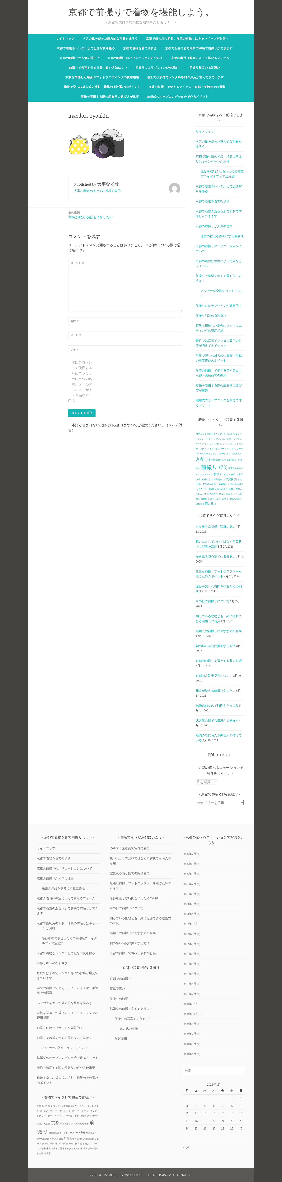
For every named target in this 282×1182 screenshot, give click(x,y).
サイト (74, 349)
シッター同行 (214, 444)
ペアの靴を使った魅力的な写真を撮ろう (110, 38)
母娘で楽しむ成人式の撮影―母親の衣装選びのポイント (102, 87)
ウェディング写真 (225, 434)
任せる (85, 1123)
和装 (218, 474)
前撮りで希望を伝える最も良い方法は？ (96, 67)
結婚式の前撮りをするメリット (131, 1009)
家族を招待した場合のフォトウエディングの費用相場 (102, 77)
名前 (74, 321)
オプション (222, 439)
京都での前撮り (120, 978)
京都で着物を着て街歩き (140, 48)
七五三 (237, 453)
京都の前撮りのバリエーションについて (135, 58)
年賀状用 (76, 1139)
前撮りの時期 (119, 999)
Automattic (182, 1175)
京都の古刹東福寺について (214, 676)
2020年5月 (189, 1044)
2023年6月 (189, 904)
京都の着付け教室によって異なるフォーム (200, 58)
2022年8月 (189, 934)
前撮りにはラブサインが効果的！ (158, 67)
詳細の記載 (235, 499)
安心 (227, 474)
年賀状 (231, 479)
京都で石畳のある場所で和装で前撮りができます (199, 48)
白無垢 (205, 499)
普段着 (213, 494)
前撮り (214, 467)
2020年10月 (190, 1014)
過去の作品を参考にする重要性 (222, 236)
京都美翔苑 (230, 460)
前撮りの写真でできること (133, 1018)
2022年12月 (190, 924)
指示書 (212, 489)
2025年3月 (189, 874)
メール (76, 335)
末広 (222, 494)
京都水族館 (217, 460)
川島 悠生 (219, 479)
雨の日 (211, 503)
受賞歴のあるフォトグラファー (63, 1132)
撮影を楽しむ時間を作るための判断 (134, 898)
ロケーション (225, 453)
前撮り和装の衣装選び (205, 67)
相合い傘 (215, 499)
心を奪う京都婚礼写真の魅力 (216, 526)
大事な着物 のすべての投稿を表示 (97, 191)
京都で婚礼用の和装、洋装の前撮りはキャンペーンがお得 (186, 38)
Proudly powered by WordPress (116, 1175)
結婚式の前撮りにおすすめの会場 (219, 631)
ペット (231, 448)
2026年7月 (189, 854)
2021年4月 (189, 984)
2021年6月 (189, 964)
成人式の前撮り (130, 1028)
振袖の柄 (222, 489)
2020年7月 (189, 1034)
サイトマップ (65, 38)
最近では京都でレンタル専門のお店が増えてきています (185, 77)
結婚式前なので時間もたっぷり (217, 705)
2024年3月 (189, 894)
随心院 (200, 504)
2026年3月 (189, 864)
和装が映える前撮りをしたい (90, 215)
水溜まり (231, 494)
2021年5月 (189, 974)
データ (227, 444)
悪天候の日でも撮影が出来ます (217, 720)
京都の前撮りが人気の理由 (78, 58)
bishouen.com (205, 434)
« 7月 (186, 1147)
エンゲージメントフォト (82, 1106)
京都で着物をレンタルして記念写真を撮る (86, 48)
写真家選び (117, 989)
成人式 (202, 489)
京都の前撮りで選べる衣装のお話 (219, 661)
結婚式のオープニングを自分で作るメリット (178, 96)
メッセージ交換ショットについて (65, 1048)
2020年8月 (189, 1024)
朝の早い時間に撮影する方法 (216, 646)
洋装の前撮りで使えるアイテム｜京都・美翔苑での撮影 (187, 87)
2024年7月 (189, 884)
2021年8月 (189, 954)
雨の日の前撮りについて (212, 601)
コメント (77, 263)
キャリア (201, 444)
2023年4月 (189, 914)
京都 (203, 459)
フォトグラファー (217, 448)
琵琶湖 (63, 1148)
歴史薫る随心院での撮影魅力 (216, 556)
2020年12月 (190, 1004)
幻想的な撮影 (210, 484)
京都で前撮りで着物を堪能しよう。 (141, 13)
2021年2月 (189, 994)
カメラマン (235, 439)
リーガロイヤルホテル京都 (78, 1116)
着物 (225, 499)
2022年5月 (189, 944)
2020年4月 (189, 1054)
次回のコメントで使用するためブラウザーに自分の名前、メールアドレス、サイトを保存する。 (82, 381)
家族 (234, 474)
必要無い (224, 484)
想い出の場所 (48, 1143)
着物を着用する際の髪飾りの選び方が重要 (110, 96)
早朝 (232, 489)
